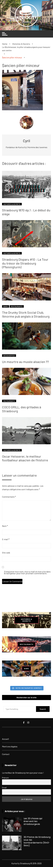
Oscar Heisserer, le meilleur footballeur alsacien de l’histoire (25, 458)
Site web (6, 552)
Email (4, 787)
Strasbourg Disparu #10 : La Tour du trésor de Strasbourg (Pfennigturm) (25, 263)
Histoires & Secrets (11, 204)
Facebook (24, 722)
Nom (5, 526)
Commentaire (9, 496)
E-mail (6, 539)
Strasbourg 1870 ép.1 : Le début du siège (26, 212)
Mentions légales (9, 746)
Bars (5, 306)
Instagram (28, 722)
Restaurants (16, 306)
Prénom (5, 778)
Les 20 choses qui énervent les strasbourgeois (33, 821)
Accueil (5, 739)
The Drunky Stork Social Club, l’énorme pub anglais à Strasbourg (25, 314)
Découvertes (9, 355)
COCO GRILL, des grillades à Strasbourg (21, 409)
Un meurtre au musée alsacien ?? (25, 362)
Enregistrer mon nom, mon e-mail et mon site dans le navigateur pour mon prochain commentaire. (27, 573)
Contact (6, 754)
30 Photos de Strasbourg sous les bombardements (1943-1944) (37, 841)
